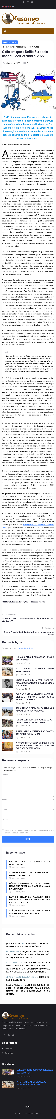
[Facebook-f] (24, 2)
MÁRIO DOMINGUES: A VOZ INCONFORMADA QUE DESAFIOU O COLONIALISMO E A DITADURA (35, 683)
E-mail (28, 810)
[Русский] (13, 7)
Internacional (10, 42)
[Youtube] (32, 2)
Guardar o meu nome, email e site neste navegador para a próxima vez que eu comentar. (29, 831)
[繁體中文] (3, 7)
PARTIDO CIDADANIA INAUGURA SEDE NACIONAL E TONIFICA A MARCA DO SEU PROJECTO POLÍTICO (35, 697)
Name (28, 800)
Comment (6, 774)
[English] (5, 7)
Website (5, 820)
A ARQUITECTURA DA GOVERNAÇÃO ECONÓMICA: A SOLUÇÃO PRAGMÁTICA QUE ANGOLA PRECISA (28, 954)
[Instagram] (28, 2)
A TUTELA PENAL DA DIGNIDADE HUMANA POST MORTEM (29, 873)
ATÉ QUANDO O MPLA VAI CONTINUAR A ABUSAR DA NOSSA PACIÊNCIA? (29, 911)
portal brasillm (13, 943)
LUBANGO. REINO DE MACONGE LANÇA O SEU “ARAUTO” (29, 863)
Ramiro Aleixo (13, 985)
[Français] (8, 7)
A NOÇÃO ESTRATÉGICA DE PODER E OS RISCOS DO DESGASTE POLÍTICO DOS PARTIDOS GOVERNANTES (35, 745)
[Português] (10, 7)
